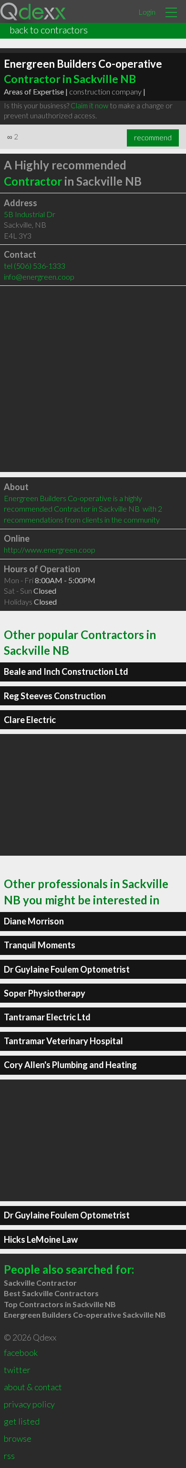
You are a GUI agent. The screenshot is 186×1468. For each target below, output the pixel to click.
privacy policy (29, 1404)
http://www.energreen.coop (49, 549)
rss (9, 1455)
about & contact (33, 1387)
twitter (17, 1369)
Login (146, 11)
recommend (153, 137)
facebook (21, 1352)
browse (17, 1438)
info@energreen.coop (39, 276)
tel (34, 265)
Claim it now (89, 105)
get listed (22, 1421)
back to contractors (49, 29)
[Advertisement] (93, 379)
